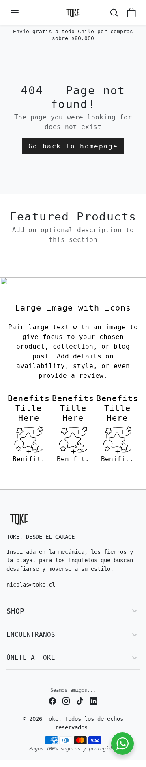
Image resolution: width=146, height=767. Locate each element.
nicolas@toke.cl (30, 584)
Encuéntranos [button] (30, 634)
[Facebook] (52, 700)
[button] (23, 12)
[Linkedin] (94, 700)
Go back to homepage (73, 146)
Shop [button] (15, 611)
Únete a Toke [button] (30, 657)
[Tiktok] (80, 700)
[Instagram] (66, 700)
